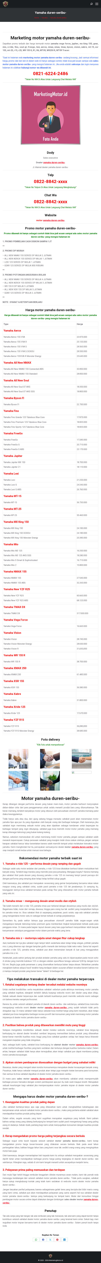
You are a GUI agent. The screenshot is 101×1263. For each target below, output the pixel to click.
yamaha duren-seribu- (68, 37)
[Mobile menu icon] (96, 3)
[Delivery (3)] (82, 759)
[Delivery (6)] (82, 781)
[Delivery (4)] (18, 781)
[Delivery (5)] (50, 781)
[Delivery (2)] (50, 759)
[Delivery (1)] (18, 759)
